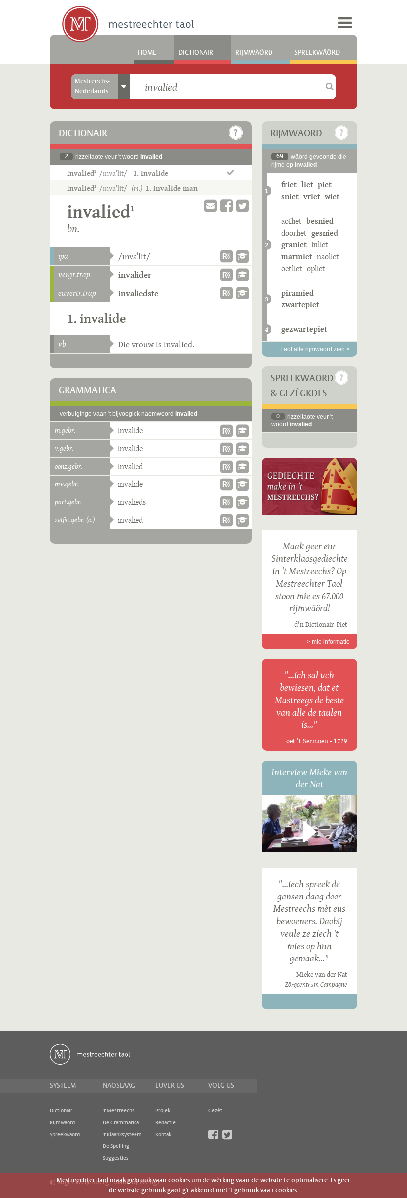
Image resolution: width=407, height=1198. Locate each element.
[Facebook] (213, 1134)
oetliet (291, 268)
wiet (332, 196)
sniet (290, 196)
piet (325, 184)
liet (307, 184)
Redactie (165, 1123)
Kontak (163, 1135)
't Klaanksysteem (122, 1135)
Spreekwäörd (317, 53)
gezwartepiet (304, 329)
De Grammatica (121, 1123)
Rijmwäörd (253, 53)
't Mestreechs (119, 1111)
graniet (294, 244)
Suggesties (116, 1158)
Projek (162, 1111)
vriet (311, 196)
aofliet (291, 221)
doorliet (294, 233)
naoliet (328, 256)
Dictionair (195, 53)
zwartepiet (300, 304)
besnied (320, 221)
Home (147, 53)
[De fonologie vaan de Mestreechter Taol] (242, 256)
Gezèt (215, 1111)
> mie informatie (328, 641)
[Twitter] (227, 1134)
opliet (316, 268)
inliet (319, 244)
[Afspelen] (309, 831)
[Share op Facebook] (226, 206)
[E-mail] (210, 206)
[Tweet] (242, 206)
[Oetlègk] (236, 132)
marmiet (296, 256)
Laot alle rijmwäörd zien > (315, 349)
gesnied (324, 233)
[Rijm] (226, 256)
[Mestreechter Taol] (128, 25)
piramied (297, 293)
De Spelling (116, 1146)
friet (289, 184)
